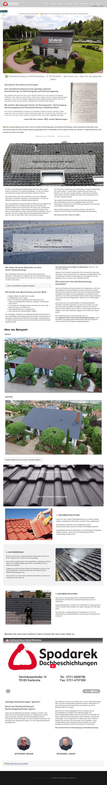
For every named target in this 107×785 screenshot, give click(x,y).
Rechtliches (54, 778)
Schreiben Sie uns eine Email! (17, 763)
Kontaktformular (72, 778)
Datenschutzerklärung (63, 778)
